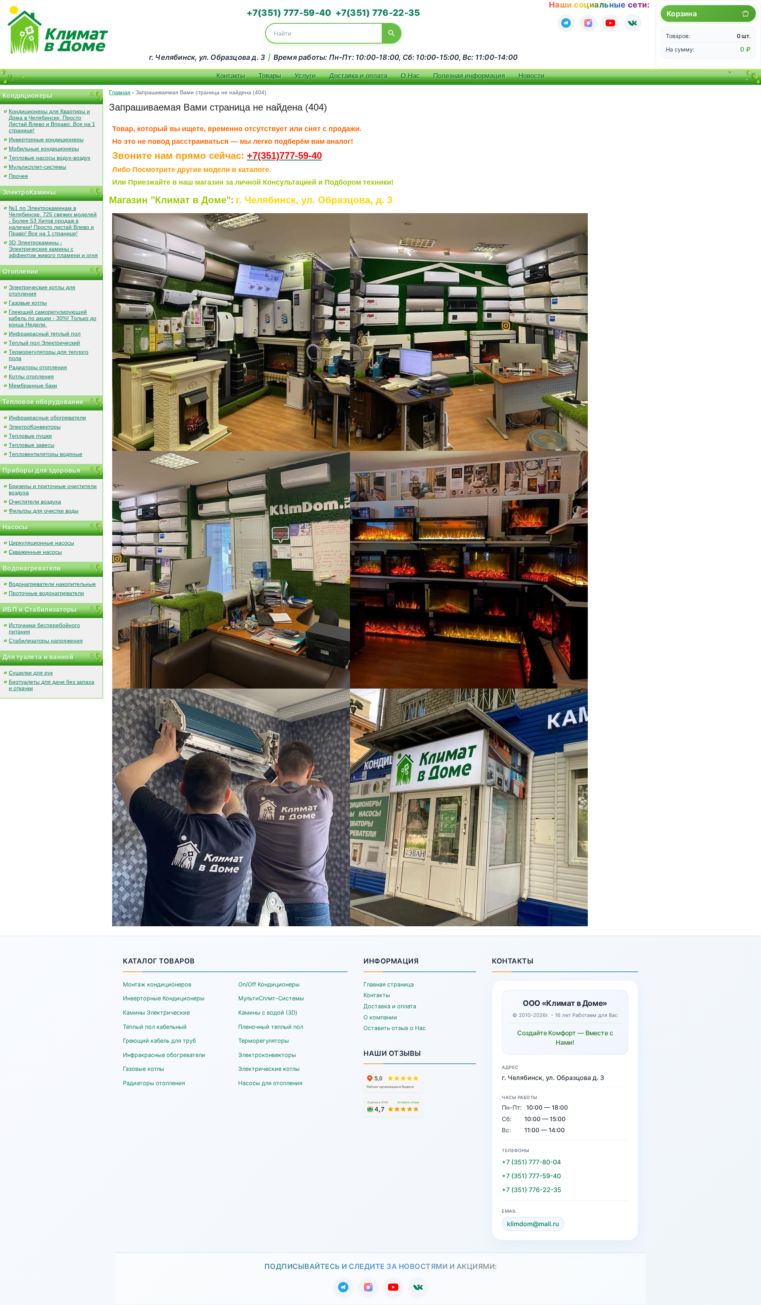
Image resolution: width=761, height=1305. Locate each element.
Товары (269, 76)
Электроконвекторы (267, 1054)
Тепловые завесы (31, 445)
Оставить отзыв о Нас (394, 1028)
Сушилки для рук (31, 673)
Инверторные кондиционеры (46, 139)
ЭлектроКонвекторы (35, 427)
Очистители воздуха (35, 501)
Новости (531, 76)
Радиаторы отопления (38, 367)
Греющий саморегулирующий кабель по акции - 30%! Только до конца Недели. (52, 318)
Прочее (18, 176)
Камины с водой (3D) (267, 1012)
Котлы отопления (31, 376)
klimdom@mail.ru (533, 1224)
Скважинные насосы (35, 552)
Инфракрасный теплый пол (44, 333)
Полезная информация (469, 76)
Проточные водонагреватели (46, 593)
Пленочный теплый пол (270, 1026)
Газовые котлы (28, 303)
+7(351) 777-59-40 (289, 13)
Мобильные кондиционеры (44, 148)
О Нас (410, 76)
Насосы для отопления (270, 1083)
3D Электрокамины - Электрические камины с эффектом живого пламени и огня (53, 248)
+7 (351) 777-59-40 (531, 1176)
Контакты (230, 76)
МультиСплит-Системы (271, 998)
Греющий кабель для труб (159, 1040)
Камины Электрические (156, 1012)
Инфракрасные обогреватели (47, 417)
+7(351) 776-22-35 (377, 13)
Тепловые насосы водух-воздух (49, 158)
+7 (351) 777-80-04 (531, 1162)
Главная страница (388, 984)
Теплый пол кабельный (155, 1026)
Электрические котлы (269, 1068)
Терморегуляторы (263, 1040)
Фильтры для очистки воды (43, 511)
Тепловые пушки (30, 436)
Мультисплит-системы (37, 167)
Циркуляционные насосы (41, 543)
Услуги (305, 76)
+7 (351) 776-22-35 (531, 1190)
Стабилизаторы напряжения (46, 640)
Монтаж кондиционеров (157, 984)
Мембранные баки (33, 385)
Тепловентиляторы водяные (45, 454)
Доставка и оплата (358, 76)
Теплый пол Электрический (44, 343)
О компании (380, 1017)
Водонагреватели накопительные (52, 584)
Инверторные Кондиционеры (164, 998)
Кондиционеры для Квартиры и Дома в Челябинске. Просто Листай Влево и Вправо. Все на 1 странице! (52, 121)
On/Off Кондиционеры (269, 984)
